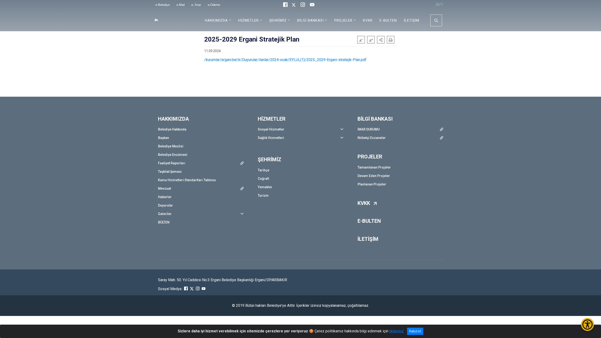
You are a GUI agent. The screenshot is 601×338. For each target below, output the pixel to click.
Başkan (163, 138)
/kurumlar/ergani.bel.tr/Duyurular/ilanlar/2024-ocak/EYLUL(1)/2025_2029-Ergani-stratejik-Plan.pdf (285, 60)
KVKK (368, 20)
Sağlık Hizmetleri (271, 138)
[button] (381, 39)
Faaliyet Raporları (171, 163)
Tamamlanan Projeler (374, 167)
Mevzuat (164, 188)
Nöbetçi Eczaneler (372, 138)
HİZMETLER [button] (248, 20)
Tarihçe (263, 170)
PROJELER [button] (343, 20)
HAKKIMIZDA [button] (216, 20)
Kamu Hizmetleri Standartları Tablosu (187, 180)
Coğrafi (263, 179)
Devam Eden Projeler (374, 176)
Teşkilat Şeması (170, 171)
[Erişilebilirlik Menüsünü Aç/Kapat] (587, 324)
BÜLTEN (164, 222)
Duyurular (165, 205)
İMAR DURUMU (369, 129)
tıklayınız (396, 331)
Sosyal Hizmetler (271, 129)
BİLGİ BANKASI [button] (310, 20)
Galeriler (165, 214)
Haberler (165, 197)
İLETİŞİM (411, 20)
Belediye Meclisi (170, 146)
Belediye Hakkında (172, 129)
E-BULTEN (388, 20)
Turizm (263, 195)
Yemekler (265, 187)
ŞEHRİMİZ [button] (278, 20)
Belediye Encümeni (172, 155)
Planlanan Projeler (372, 184)
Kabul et (415, 331)
